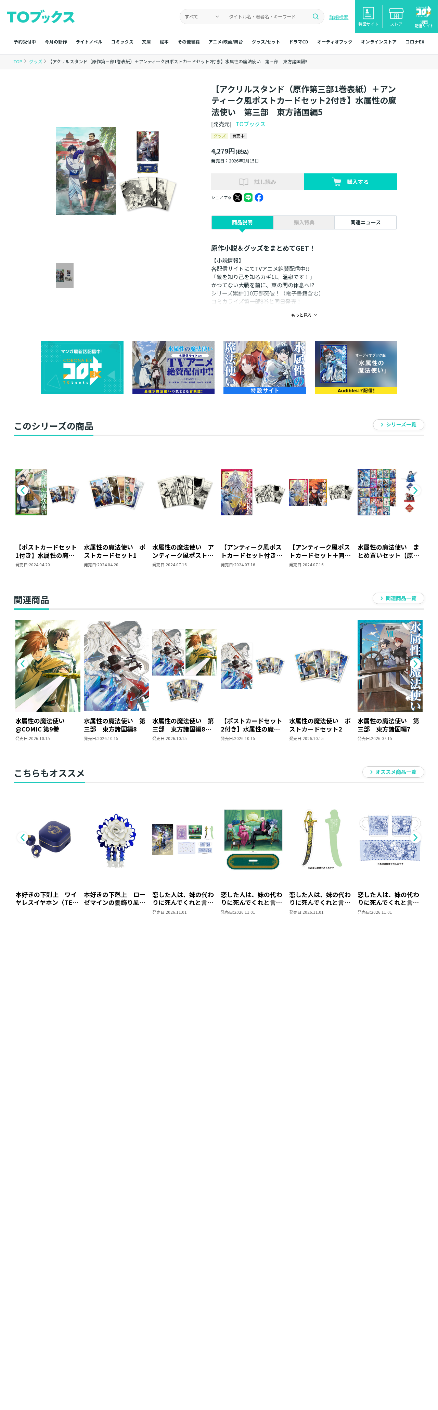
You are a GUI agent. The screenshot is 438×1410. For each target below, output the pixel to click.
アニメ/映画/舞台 (225, 41)
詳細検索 (338, 17)
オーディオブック (334, 41)
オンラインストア (379, 41)
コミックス (122, 41)
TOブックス (251, 124)
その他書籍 (189, 41)
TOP (18, 61)
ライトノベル (89, 41)
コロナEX (414, 41)
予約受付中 (25, 41)
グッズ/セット (266, 41)
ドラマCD (298, 41)
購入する (358, 181)
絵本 (164, 41)
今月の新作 (56, 41)
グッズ (36, 61)
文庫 (146, 41)
